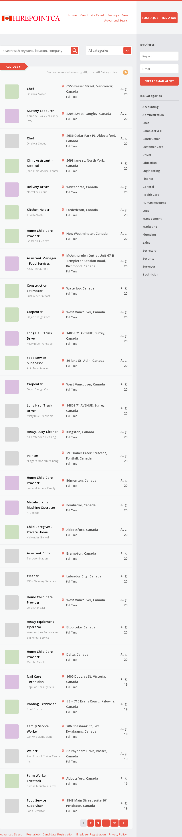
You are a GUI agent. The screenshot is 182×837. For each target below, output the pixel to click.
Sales (146, 242)
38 (114, 823)
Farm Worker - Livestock (38, 778)
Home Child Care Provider (40, 233)
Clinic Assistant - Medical (40, 163)
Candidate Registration (58, 834)
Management (152, 219)
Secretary (149, 250)
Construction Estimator (37, 288)
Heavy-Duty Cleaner (42, 432)
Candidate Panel (92, 15)
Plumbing (149, 235)
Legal (146, 211)
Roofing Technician (42, 704)
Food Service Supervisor (36, 360)
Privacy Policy (118, 834)
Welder (32, 751)
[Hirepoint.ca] (30, 17)
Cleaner (33, 576)
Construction (151, 139)
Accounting (150, 107)
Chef (30, 89)
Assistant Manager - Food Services (41, 261)
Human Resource (154, 203)
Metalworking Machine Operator (41, 505)
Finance (148, 179)
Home (72, 15)
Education (149, 163)
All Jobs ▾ (13, 66)
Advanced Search (116, 20)
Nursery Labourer (40, 111)
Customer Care (152, 147)
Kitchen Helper (38, 209)
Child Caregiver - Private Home (39, 529)
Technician (150, 274)
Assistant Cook (38, 553)
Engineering (151, 171)
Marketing (149, 227)
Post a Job (33, 834)
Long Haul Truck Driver (39, 335)
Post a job (150, 18)
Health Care (150, 195)
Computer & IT (152, 131)
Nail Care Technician (35, 679)
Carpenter (35, 312)
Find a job (168, 18)
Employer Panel (118, 15)
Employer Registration (91, 834)
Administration (153, 115)
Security (148, 258)
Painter (32, 456)
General (148, 187)
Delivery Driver (38, 187)
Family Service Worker (38, 728)
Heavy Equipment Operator (40, 624)
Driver (146, 155)
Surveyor (148, 266)
